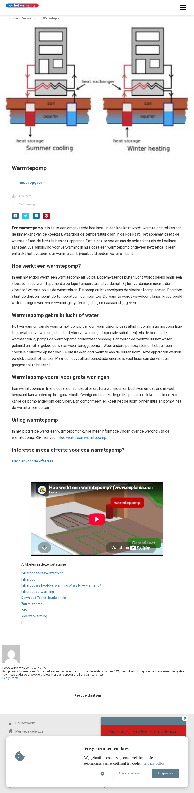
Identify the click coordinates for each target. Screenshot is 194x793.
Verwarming (27, 204)
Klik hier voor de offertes (32, 461)
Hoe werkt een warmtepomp (82, 437)
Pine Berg (25, 196)
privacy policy (154, 763)
